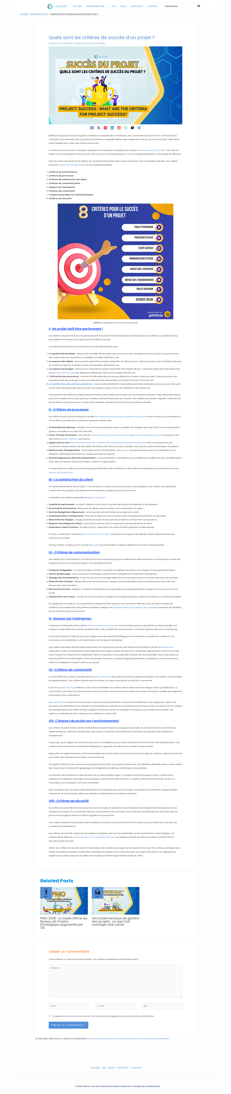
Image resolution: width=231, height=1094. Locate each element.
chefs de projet (60, 702)
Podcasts (123, 1067)
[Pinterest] (105, 127)
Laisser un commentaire (61, 43)
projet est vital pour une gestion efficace (94, 837)
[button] (105, 6)
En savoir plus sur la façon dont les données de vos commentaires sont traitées (128, 1038)
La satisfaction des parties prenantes (70, 383)
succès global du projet (61, 472)
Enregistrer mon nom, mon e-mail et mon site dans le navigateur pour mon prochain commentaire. (103, 1016)
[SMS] (132, 127)
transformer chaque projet (71, 164)
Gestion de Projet (84, 43)
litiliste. (86, 1086)
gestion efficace (69, 438)
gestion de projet (96, 497)
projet (128, 153)
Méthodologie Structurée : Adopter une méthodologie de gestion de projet (108, 442)
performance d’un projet (152, 150)
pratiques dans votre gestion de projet (133, 607)
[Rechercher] (199, 6)
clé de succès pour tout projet (102, 625)
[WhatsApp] (125, 127)
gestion (125, 450)
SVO (104, 1067)
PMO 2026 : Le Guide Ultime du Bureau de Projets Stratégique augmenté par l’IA (63, 923)
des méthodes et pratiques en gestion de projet (119, 416)
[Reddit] (119, 127)
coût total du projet (65, 372)
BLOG (112, 1067)
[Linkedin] (112, 127)
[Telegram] (139, 127)
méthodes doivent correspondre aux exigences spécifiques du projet (126, 435)
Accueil (95, 1067)
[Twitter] (98, 127)
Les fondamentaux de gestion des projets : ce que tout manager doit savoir (115, 921)
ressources (168, 647)
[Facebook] (92, 127)
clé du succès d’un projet (96, 534)
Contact (136, 1067)
